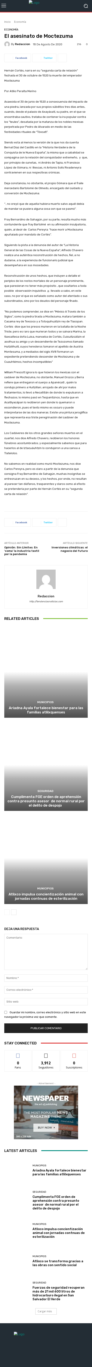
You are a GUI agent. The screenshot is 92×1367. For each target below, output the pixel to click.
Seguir (46, 1053)
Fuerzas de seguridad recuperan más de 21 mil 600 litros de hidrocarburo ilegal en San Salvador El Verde (59, 1293)
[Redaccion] (7, 44)
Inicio (7, 22)
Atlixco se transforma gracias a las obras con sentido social (58, 1263)
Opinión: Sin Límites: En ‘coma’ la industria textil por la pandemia (21, 551)
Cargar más (45, 1311)
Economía (20, 22)
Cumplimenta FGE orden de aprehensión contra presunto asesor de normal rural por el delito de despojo (46, 801)
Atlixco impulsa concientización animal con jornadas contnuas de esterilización (46, 896)
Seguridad (45, 791)
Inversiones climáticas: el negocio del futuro (70, 549)
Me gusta (18, 1053)
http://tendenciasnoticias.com (46, 601)
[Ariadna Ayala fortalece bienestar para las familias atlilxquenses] (46, 672)
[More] (62, 58)
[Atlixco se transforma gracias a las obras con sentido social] (16, 1261)
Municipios (45, 702)
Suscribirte (74, 1053)
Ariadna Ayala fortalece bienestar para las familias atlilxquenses (46, 710)
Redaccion (22, 44)
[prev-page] (7, 912)
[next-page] (13, 912)
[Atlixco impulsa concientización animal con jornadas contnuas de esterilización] (46, 858)
